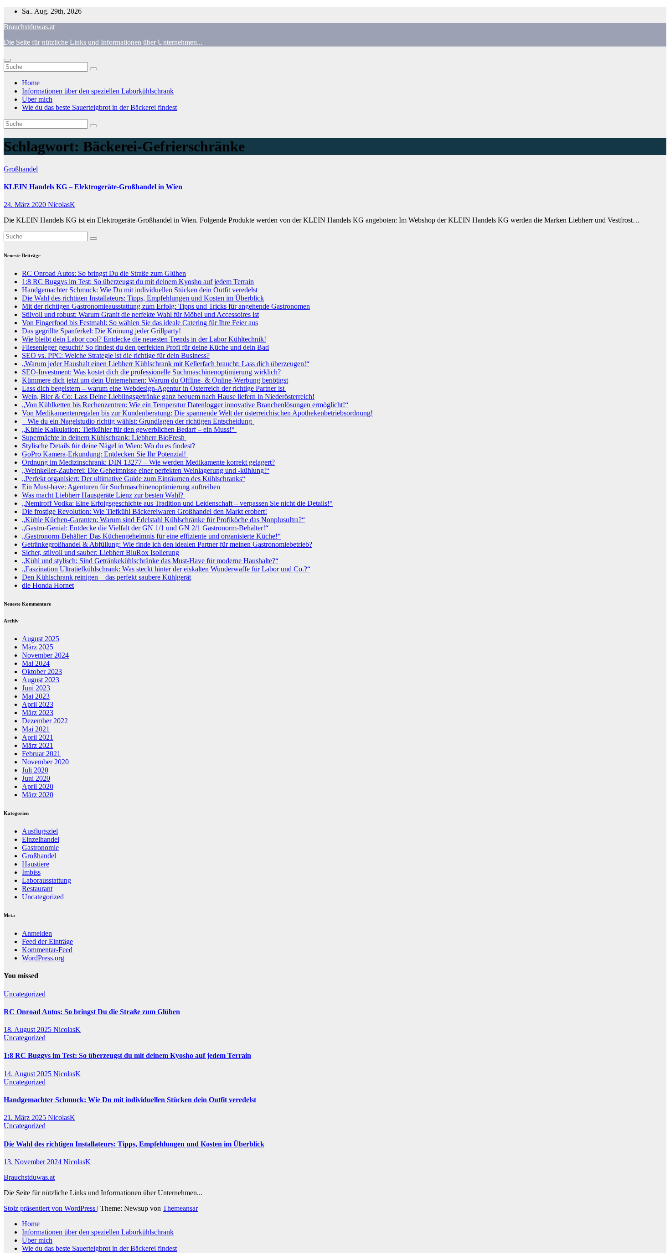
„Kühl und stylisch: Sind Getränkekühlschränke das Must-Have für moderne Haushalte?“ (150, 561)
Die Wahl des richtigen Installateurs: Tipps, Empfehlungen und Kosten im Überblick (143, 298)
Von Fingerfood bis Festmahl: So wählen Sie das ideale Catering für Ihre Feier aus (140, 323)
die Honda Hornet (48, 585)
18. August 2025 (28, 1029)
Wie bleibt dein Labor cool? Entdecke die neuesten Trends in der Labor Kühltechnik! (144, 339)
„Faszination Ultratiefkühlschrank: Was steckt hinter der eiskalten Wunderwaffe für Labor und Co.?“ (166, 569)
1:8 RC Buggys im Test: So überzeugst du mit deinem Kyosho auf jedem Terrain (138, 281)
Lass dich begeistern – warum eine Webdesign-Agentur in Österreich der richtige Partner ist (154, 388)
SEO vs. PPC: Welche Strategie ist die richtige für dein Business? (116, 355)
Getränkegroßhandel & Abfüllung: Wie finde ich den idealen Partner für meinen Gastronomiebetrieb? (167, 544)
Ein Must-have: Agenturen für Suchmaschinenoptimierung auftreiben (122, 487)
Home (31, 83)
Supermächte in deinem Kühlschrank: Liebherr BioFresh (104, 437)
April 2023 (37, 704)
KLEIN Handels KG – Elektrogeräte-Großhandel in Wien (93, 187)
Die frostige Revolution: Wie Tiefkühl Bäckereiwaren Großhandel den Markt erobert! (144, 511)
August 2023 (40, 680)
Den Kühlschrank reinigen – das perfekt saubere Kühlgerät (106, 577)
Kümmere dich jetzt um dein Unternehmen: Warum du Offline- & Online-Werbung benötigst (155, 380)
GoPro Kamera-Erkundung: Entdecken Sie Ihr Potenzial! (105, 454)
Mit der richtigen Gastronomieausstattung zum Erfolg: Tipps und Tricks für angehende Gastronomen (166, 306)
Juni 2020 (36, 778)
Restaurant (37, 888)
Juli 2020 (35, 770)
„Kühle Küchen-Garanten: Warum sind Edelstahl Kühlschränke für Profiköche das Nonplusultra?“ (163, 520)
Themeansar (180, 1208)
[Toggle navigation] (7, 60)
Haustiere (35, 864)
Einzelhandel (40, 839)
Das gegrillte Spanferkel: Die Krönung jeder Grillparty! (101, 331)
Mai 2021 (36, 729)
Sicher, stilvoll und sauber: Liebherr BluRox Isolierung (100, 552)
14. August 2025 (28, 1074)
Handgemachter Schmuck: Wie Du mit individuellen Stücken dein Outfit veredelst (140, 290)
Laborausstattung (46, 880)
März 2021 (37, 745)
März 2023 (37, 712)
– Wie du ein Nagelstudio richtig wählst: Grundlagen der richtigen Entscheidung (138, 421)
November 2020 (45, 762)
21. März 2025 (26, 1117)
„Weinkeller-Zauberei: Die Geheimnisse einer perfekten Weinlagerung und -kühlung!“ (145, 470)
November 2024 (45, 655)
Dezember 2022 (45, 721)
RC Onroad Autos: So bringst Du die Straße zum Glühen (104, 273)
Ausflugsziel (40, 831)
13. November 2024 (33, 1162)
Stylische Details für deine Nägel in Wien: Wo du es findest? (109, 446)
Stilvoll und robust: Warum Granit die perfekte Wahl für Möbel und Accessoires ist (140, 314)
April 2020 (37, 786)
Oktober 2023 (42, 671)
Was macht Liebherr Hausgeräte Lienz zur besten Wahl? (103, 495)
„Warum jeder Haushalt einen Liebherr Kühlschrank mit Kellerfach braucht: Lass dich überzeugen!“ (165, 364)
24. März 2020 (26, 204)
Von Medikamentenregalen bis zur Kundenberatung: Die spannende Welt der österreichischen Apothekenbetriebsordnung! (197, 413)
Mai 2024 (36, 663)
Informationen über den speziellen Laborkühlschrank (98, 91)
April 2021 (37, 737)
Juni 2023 (36, 688)
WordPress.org (43, 958)
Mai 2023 (36, 696)
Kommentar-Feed (47, 950)
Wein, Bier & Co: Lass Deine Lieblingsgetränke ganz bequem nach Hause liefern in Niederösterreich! (168, 396)
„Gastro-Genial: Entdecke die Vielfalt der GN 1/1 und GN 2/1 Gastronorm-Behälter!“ (145, 528)
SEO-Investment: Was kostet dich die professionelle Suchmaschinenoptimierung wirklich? (151, 372)
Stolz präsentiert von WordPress (50, 1208)
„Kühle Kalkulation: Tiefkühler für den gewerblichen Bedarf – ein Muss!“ (129, 429)
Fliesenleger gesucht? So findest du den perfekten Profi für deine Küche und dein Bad (145, 347)
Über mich (37, 99)
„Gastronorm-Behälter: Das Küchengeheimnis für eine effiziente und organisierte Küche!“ (151, 536)
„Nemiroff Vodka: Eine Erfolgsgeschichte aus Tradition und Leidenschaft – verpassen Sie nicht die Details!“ (177, 503)
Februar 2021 (41, 753)
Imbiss (31, 872)
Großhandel (21, 169)
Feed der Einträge (47, 941)
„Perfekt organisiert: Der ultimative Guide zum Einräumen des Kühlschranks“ (133, 478)
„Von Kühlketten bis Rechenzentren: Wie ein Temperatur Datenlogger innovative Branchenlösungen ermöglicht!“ (185, 405)
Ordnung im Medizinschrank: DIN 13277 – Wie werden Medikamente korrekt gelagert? (148, 462)
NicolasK (61, 204)
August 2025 (40, 639)
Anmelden (37, 933)
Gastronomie (40, 847)
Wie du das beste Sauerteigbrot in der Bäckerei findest (99, 107)
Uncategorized (43, 897)
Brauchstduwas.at (29, 27)
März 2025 (37, 647)
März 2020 (37, 795)
